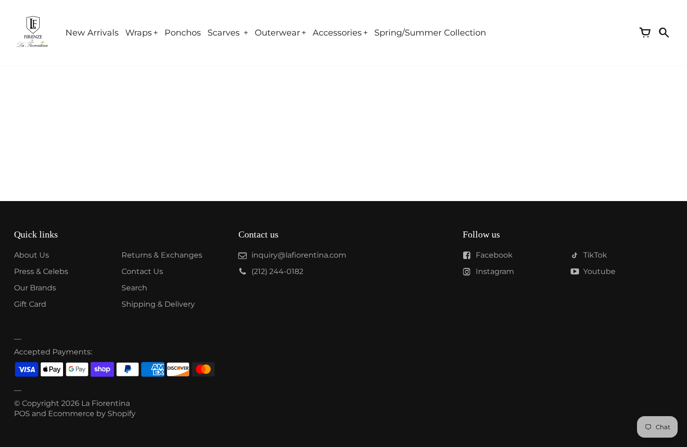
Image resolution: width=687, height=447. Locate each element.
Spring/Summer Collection (430, 33)
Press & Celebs (41, 271)
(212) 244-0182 (277, 271)
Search (134, 287)
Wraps (138, 33)
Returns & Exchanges (162, 255)
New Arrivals (92, 33)
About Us (31, 255)
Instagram (495, 271)
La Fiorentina (105, 403)
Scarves (225, 33)
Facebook (494, 255)
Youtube (599, 271)
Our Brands (35, 287)
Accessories (337, 33)
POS (22, 413)
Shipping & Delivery (158, 304)
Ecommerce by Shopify (92, 413)
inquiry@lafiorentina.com (298, 255)
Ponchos (183, 33)
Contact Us (142, 271)
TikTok (595, 255)
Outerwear (277, 33)
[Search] (663, 32)
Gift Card (30, 304)
